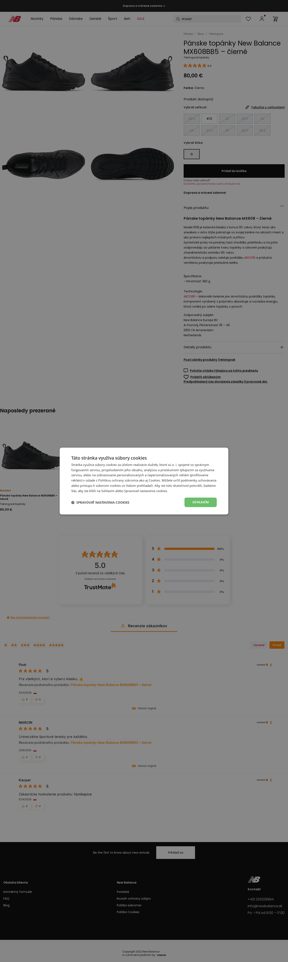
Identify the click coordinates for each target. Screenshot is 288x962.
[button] (100, 502)
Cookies (154, 480)
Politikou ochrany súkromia (118, 480)
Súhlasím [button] (200, 502)
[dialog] (144, 481)
